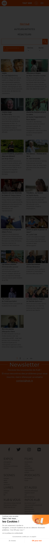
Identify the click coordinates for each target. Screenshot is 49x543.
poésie (6, 492)
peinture (6, 468)
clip (25, 495)
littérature (6, 490)
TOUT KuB (24, 23)
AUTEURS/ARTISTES (24, 29)
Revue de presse (29, 509)
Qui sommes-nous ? (30, 503)
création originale (29, 470)
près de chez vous (29, 497)
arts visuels (7, 464)
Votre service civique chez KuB (12, 503)
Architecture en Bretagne (11, 466)
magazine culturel (29, 492)
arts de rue (7, 484)
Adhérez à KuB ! (28, 507)
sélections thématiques (31, 490)
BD (4, 495)
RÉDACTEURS (24, 34)
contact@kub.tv (24, 380)
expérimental (28, 468)
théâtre (6, 482)
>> (31, 358)
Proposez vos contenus (10, 505)
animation (27, 466)
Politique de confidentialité (32, 513)
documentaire (28, 462)
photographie (7, 462)
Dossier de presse (29, 511)
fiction (26, 464)
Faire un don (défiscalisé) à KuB (33, 505)
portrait (26, 472)
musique (6, 478)
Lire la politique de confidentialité (12, 533)
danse (5, 480)
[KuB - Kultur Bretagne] (11, 3)
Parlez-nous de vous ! (10, 507)
